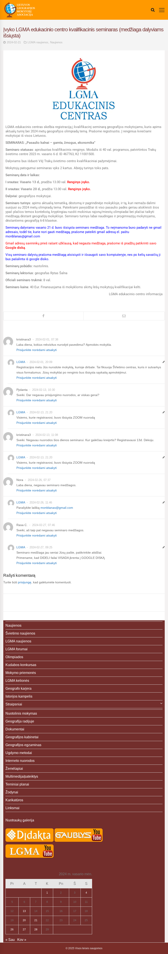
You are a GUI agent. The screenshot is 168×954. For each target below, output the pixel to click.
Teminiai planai (17, 784)
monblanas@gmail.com (56, 507)
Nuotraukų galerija (19, 820)
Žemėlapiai (14, 768)
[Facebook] (43, 316)
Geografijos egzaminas (23, 745)
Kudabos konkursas (20, 665)
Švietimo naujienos (20, 633)
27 (24, 929)
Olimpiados (14, 657)
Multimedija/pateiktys (21, 776)
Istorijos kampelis (18, 696)
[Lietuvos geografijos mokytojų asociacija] (19, 10)
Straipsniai (13, 704)
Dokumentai (14, 729)
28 (35, 929)
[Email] (124, 316)
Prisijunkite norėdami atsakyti (36, 350)
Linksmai (12, 808)
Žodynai (11, 792)
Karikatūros (14, 800)
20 (24, 920)
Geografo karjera (18, 688)
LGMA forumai (16, 649)
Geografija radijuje (19, 721)
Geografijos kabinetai (21, 737)
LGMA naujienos (38, 42)
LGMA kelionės (17, 680)
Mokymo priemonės (20, 673)
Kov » (21, 940)
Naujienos (56, 42)
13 (24, 911)
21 (35, 920)
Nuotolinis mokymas (21, 713)
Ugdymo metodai (18, 753)
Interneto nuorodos (20, 761)
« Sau (10, 940)
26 (12, 929)
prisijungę (24, 582)
